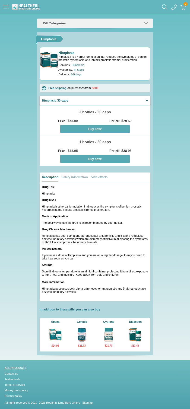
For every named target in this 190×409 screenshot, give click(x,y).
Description (50, 177)
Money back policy (16, 390)
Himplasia (66, 53)
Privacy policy (13, 396)
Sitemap (87, 402)
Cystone (108, 321)
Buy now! (95, 129)
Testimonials (12, 379)
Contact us (11, 373)
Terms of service (15, 385)
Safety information (74, 177)
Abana (55, 321)
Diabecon (135, 321)
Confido (82, 321)
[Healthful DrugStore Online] (26, 7)
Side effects (99, 177)
